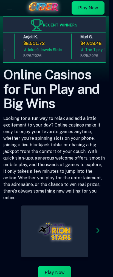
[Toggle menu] (9, 7)
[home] (43, 12)
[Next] (97, 231)
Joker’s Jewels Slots (44, 50)
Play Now (88, 7)
